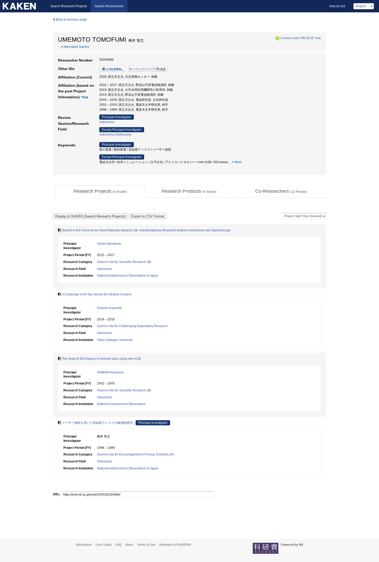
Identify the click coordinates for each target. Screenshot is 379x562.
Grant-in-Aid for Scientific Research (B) (124, 262)
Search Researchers (109, 6)
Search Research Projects (68, 6)
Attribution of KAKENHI (175, 545)
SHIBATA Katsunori (110, 372)
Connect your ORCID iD (297, 38)
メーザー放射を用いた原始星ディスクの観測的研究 (97, 423)
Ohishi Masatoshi (109, 243)
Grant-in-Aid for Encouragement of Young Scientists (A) (135, 454)
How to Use (337, 6)
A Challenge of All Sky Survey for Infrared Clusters (96, 294)
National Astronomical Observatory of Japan (127, 275)
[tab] (99, 191)
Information (84, 545)
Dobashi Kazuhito (109, 308)
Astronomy (106, 122)
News (129, 545)
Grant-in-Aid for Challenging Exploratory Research (132, 326)
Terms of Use (146, 545)
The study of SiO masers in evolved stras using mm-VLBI (101, 359)
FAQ (118, 545)
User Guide (104, 545)
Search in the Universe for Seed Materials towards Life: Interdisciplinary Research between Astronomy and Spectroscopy (146, 230)
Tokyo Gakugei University (115, 340)
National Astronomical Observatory (121, 404)
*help (318, 38)
